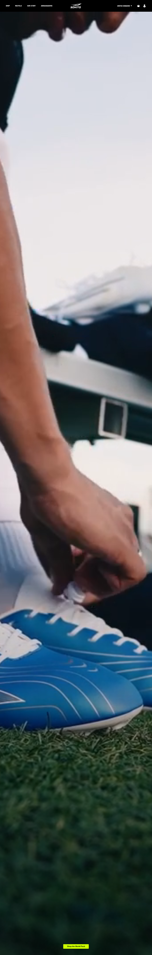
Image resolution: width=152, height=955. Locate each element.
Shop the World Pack (76, 946)
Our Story (31, 6)
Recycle (18, 6)
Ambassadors (46, 6)
